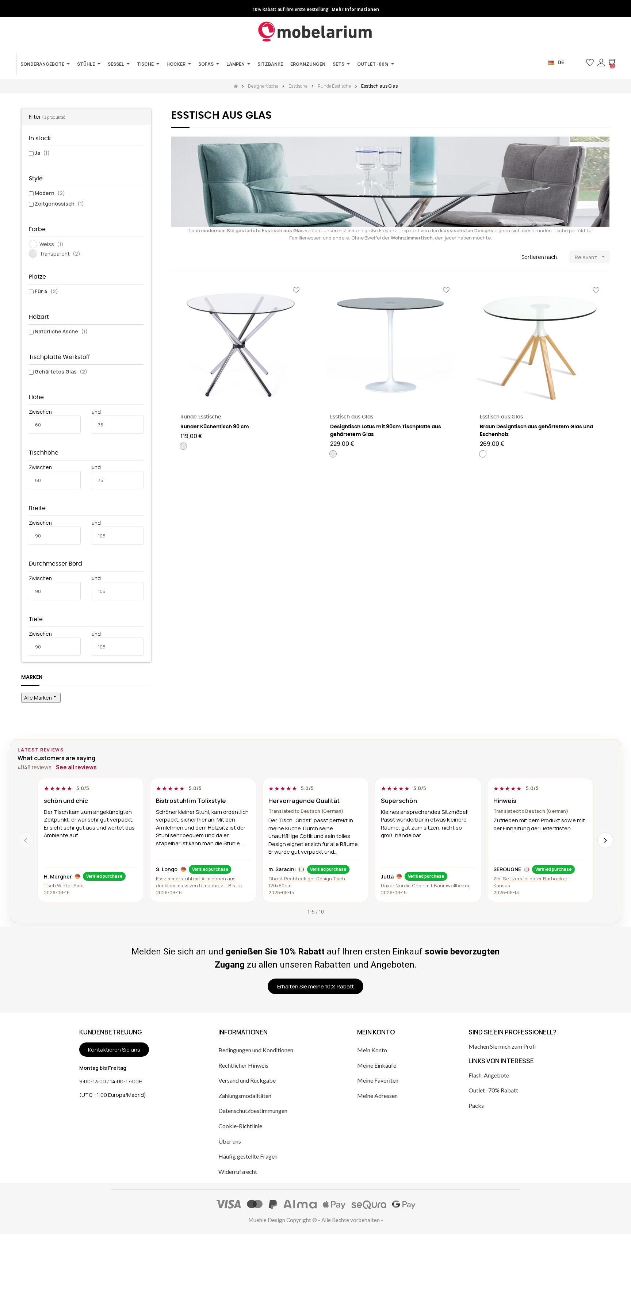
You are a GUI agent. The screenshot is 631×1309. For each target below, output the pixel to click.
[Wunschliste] (296, 290)
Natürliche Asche (61, 331)
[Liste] (186, 257)
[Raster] (175, 257)
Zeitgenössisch (59, 203)
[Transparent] (183, 446)
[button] (577, 62)
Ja (42, 152)
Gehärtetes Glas (61, 371)
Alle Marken (41, 697)
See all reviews (76, 767)
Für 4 (46, 291)
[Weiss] (482, 454)
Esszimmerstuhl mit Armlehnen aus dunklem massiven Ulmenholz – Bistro (199, 882)
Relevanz (591, 257)
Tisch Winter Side (64, 885)
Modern (50, 193)
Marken (31, 677)
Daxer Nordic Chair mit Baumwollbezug (426, 885)
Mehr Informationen (355, 9)
